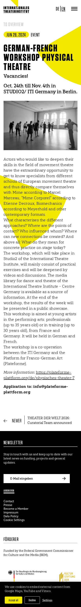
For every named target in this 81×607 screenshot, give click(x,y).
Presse (8, 505)
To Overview (14, 24)
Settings (47, 600)
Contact (9, 501)
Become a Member (16, 509)
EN (63, 8)
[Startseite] (16, 10)
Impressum (11, 512)
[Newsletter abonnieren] (64, 478)
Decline (32, 600)
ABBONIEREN (9, 490)
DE (58, 8)
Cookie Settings (14, 520)
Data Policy (11, 516)
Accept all (13, 600)
